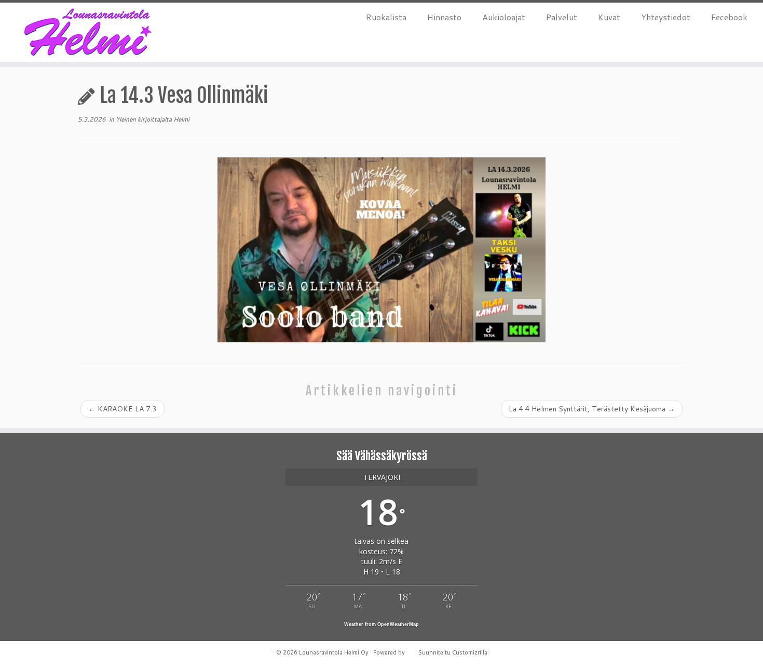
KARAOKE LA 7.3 (122, 409)
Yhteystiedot (665, 17)
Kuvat (609, 17)
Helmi (181, 119)
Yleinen (127, 119)
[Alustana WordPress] (410, 650)
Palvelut (561, 17)
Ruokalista (386, 17)
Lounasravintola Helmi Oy (334, 652)
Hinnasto (444, 17)
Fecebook (729, 17)
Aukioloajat (503, 17)
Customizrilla (469, 652)
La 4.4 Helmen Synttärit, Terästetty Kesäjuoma (592, 409)
